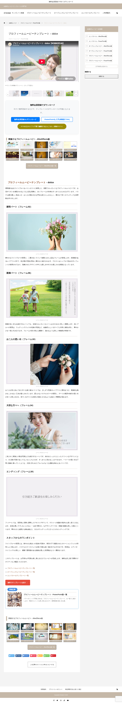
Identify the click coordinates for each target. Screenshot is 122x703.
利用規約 (43, 689)
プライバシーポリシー (55, 689)
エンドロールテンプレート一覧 (18, 575)
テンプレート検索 (18, 13)
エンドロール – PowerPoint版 (98, 41)
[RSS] (117, 13)
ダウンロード (12, 149)
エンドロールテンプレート (90, 13)
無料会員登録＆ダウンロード (25, 119)
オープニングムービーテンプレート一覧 (21, 572)
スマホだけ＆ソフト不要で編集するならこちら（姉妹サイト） (42, 126)
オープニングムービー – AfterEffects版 (100, 46)
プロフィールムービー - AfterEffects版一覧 (42, 166)
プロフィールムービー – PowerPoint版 (100, 60)
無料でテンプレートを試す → (18, 582)
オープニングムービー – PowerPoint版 (100, 51)
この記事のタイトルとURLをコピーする (42, 664)
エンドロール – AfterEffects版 (98, 36)
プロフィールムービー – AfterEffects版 (100, 56)
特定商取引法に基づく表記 (73, 689)
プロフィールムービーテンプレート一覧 (21, 568)
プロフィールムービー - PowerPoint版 (18, 39)
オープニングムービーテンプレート (66, 13)
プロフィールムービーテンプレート (39, 13)
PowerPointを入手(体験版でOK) (57, 119)
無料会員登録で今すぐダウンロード (61, 1)
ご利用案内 (106, 13)
